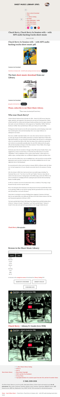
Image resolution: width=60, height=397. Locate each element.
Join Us (18, 370)
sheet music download (26, 75)
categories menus (21, 277)
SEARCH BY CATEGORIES (22, 281)
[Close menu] (26, 10)
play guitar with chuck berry (14, 104)
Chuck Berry (12, 227)
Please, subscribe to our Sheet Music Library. (25, 108)
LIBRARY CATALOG (39, 281)
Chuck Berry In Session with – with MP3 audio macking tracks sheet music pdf (24, 70)
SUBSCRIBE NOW (30, 287)
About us (18, 368)
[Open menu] (21, 19)
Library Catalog (38, 277)
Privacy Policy (19, 376)
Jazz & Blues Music (11, 393)
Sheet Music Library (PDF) (26, 4)
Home (3, 393)
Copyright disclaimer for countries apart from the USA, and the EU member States (37, 377)
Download (44, 70)
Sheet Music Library (7, 372)
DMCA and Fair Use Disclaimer (24, 374)
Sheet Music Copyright (22, 372)
